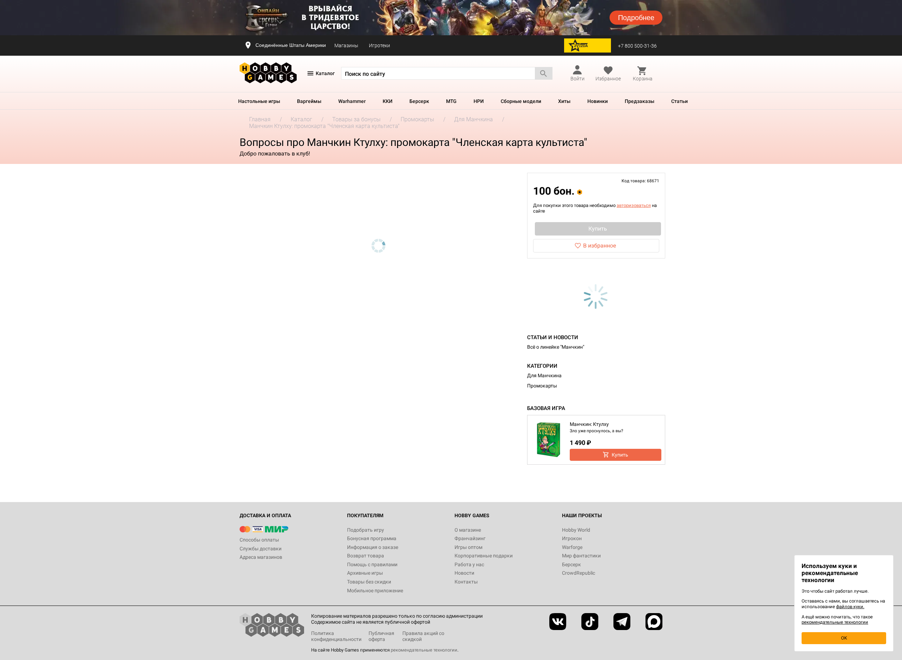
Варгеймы (309, 101)
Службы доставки (261, 548)
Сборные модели (521, 101)
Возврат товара (365, 555)
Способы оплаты (259, 540)
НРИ (479, 101)
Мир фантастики (581, 555)
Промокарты (542, 386)
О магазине (468, 530)
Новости (464, 573)
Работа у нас (469, 564)
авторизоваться (634, 205)
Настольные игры (259, 101)
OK (844, 638)
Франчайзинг (470, 538)
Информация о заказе (372, 547)
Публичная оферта (381, 636)
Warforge (572, 547)
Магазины (346, 45)
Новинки (597, 101)
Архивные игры (365, 573)
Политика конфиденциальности (336, 636)
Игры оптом (468, 547)
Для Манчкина (544, 375)
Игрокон (572, 538)
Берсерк (419, 101)
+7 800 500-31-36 (637, 46)
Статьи (679, 101)
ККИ (388, 101)
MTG (451, 101)
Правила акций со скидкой (423, 636)
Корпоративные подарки (484, 555)
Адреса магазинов (261, 557)
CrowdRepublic (578, 573)
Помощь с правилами (372, 564)
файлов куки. (850, 606)
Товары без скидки (369, 582)
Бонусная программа (371, 538)
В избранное (599, 245)
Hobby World (576, 530)
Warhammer (352, 101)
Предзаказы (639, 101)
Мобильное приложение (375, 590)
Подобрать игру (365, 530)
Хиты (564, 101)
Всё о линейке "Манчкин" (555, 347)
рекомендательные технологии (424, 650)
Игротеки (379, 45)
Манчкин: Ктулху (589, 424)
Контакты (466, 582)
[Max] (653, 621)
